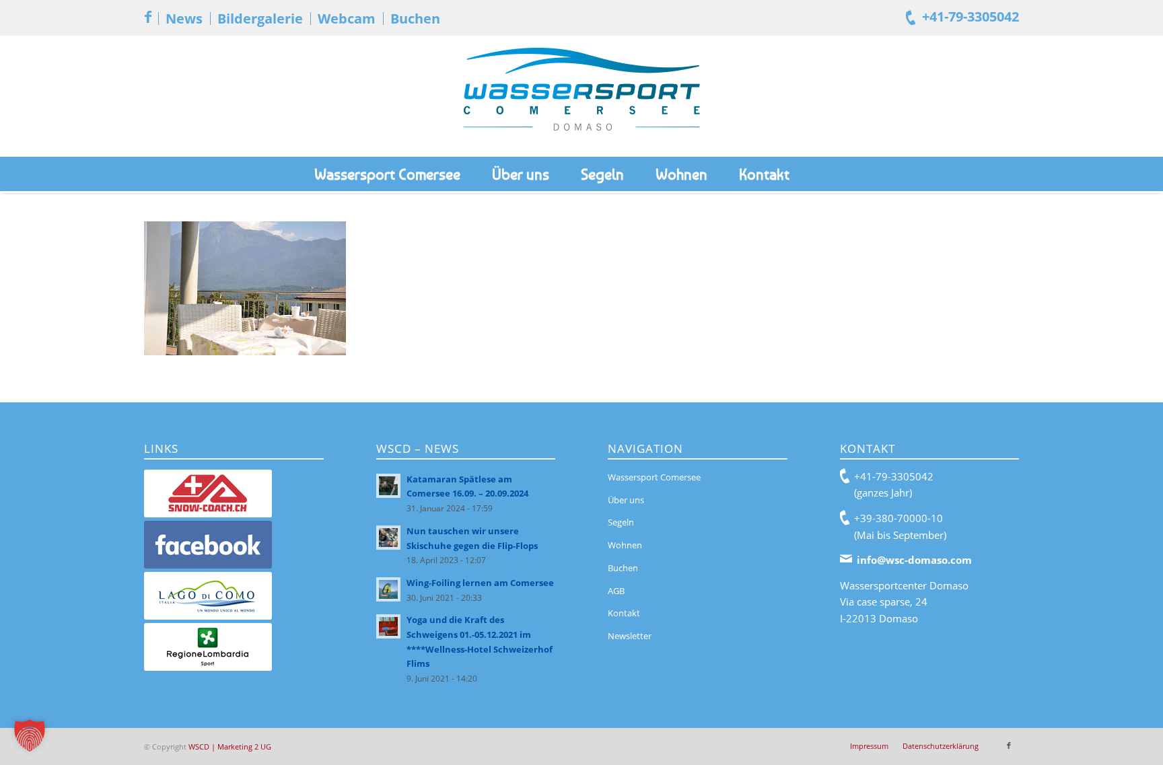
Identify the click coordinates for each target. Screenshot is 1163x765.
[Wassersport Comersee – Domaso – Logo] (581, 96)
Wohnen (625, 545)
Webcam (347, 18)
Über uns (626, 500)
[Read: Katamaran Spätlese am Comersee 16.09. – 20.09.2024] (388, 486)
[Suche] (834, 174)
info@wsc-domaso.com (914, 560)
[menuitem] (184, 19)
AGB (616, 591)
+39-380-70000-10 (898, 518)
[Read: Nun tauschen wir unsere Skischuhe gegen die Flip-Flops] (388, 537)
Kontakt (624, 613)
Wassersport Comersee (654, 477)
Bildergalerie (260, 18)
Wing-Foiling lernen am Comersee (480, 583)
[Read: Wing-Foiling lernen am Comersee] (388, 589)
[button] (29, 735)
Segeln (621, 522)
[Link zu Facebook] (148, 17)
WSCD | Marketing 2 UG (229, 746)
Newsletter (629, 636)
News (184, 18)
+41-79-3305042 (970, 16)
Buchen (415, 18)
